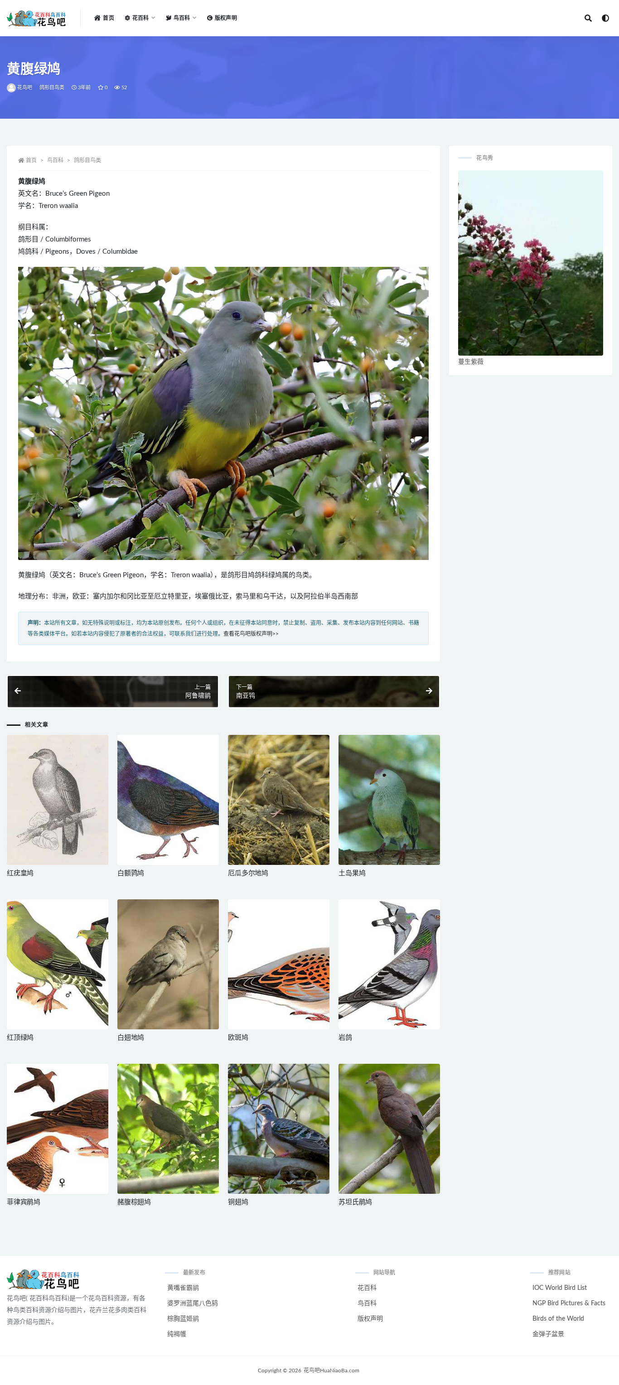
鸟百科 (55, 160)
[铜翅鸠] (278, 1129)
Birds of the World (558, 1319)
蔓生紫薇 (471, 362)
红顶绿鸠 (20, 1037)
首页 (108, 18)
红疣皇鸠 (20, 873)
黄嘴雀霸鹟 (183, 1288)
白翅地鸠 (130, 1037)
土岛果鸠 (352, 873)
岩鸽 (345, 1037)
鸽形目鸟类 (52, 87)
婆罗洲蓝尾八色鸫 (192, 1303)
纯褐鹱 (176, 1334)
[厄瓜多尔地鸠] (278, 800)
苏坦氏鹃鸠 (355, 1202)
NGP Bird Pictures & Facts (568, 1303)
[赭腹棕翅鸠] (168, 1129)
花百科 (367, 1288)
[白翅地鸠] (168, 964)
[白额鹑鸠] (168, 800)
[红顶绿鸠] (57, 964)
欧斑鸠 (238, 1037)
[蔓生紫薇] (530, 263)
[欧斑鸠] (278, 964)
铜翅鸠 (238, 1202)
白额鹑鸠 (130, 873)
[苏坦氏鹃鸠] (389, 1129)
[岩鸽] (389, 964)
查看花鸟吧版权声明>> (251, 634)
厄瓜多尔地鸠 (248, 873)
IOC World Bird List (559, 1288)
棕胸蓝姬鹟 (183, 1319)
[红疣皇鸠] (57, 800)
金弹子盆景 (548, 1334)
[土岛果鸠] (389, 800)
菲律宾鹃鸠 (23, 1202)
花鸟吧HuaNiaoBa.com (331, 1370)
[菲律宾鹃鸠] (57, 1129)
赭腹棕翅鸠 (134, 1202)
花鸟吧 (25, 87)
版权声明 (226, 18)
